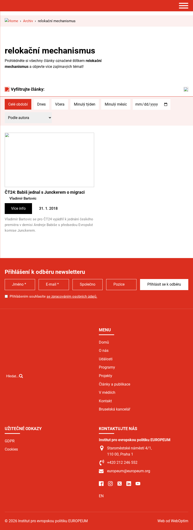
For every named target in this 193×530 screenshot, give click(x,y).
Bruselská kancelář (114, 409)
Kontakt (105, 401)
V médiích (107, 392)
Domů (104, 342)
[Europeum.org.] (11, 21)
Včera (59, 104)
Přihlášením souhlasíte (53, 296)
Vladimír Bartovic (22, 198)
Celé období (18, 104)
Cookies (11, 449)
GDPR (10, 441)
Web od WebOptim (172, 521)
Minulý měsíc (116, 104)
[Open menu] (183, 5)
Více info (18, 208)
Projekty (105, 376)
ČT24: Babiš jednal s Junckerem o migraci (45, 192)
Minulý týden (84, 104)
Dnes (41, 104)
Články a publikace (114, 384)
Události (106, 359)
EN (101, 496)
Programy (107, 367)
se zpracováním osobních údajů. (72, 296)
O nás (104, 350)
